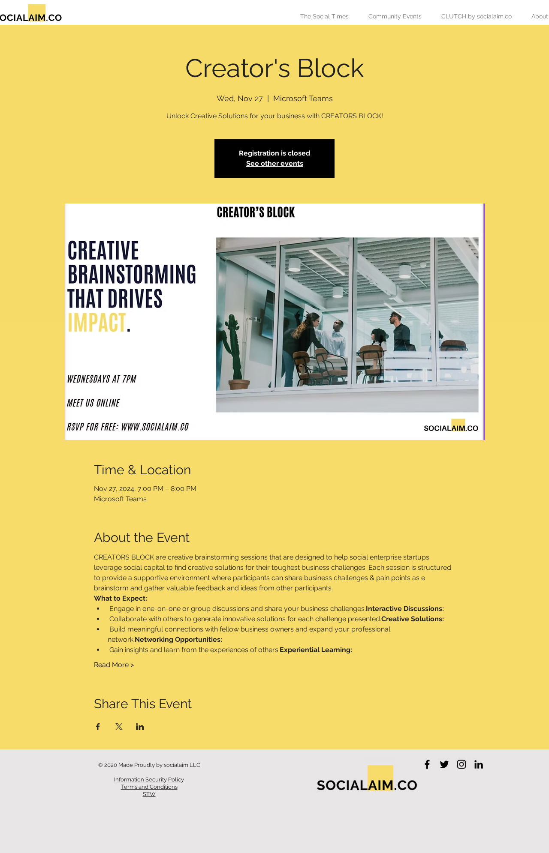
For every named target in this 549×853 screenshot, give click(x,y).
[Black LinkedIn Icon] (479, 764)
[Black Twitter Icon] (444, 764)
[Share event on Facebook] (98, 726)
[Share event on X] (119, 726)
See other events (274, 163)
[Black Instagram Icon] (461, 764)
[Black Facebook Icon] (427, 764)
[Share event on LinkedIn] (140, 726)
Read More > (114, 665)
